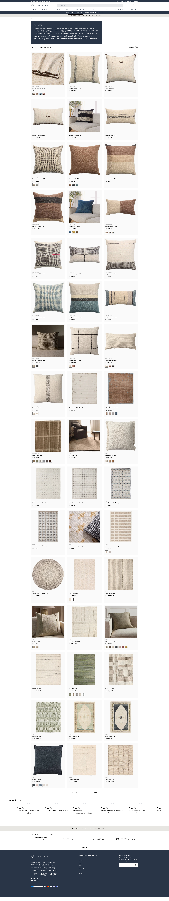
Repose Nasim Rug (74, 779)
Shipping (81, 868)
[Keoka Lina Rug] (121, 669)
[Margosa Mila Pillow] (84, 207)
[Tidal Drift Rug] (84, 669)
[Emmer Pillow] (48, 622)
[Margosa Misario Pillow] (121, 298)
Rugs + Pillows (80, 9)
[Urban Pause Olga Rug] (121, 388)
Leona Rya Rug (36, 688)
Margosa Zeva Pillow (111, 360)
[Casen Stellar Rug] (121, 717)
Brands (136, 1)
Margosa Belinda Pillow (75, 317)
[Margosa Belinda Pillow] (84, 298)
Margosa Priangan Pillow (39, 178)
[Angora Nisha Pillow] (121, 436)
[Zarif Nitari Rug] (84, 436)
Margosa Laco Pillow (38, 226)
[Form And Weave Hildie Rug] (84, 483)
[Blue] (40, 94)
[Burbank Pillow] (48, 760)
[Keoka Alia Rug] (48, 717)
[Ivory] (47, 785)
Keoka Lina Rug (109, 688)
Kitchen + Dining (119, 9)
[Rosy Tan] (110, 413)
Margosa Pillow (36, 407)
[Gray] (110, 232)
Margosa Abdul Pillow (111, 226)
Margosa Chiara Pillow (38, 360)
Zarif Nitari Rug (73, 455)
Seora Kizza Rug (109, 779)
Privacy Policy (125, 891)
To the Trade (128, 1)
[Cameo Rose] (37, 785)
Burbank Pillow (36, 779)
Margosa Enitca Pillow (75, 88)
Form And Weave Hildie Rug (77, 503)
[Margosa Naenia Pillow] (121, 254)
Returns (81, 865)
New (34, 9)
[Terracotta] (110, 366)
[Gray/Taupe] (40, 461)
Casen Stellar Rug (110, 736)
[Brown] (37, 94)
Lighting (57, 9)
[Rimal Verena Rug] (121, 574)
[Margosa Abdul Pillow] (121, 207)
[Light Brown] (110, 461)
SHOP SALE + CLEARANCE (76, 15)
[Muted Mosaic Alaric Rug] (121, 483)
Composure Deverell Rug (112, 546)
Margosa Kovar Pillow (111, 135)
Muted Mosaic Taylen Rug (76, 546)
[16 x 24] (37, 647)
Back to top (84, 847)
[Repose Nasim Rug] (84, 760)
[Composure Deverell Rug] (121, 527)
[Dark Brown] (113, 461)
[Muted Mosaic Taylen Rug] (84, 527)
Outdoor (133, 9)
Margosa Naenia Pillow (111, 274)
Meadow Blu (36, 891)
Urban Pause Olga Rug (111, 407)
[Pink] (43, 94)
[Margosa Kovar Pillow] (121, 116)
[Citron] (126, 647)
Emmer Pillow (36, 641)
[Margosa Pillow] (48, 388)
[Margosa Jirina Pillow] (84, 159)
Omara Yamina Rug (74, 641)
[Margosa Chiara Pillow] (48, 341)
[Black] (73, 184)
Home (32, 18)
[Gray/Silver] (43, 461)
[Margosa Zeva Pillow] (121, 341)
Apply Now (101, 828)
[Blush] (119, 647)
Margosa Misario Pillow (111, 317)
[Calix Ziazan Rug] (84, 574)
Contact (81, 860)
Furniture (45, 9)
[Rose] (123, 647)
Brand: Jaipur (37, 18)
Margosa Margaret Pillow (76, 274)
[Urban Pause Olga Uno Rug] (84, 388)
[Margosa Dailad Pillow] (121, 69)
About (80, 857)
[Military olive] (37, 461)
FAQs (80, 863)
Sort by (42, 47)
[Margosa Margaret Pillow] (84, 254)
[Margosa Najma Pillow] (84, 341)
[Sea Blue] (116, 413)
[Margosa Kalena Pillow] (121, 159)
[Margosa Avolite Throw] (48, 69)
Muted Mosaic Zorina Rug (39, 546)
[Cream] (110, 552)
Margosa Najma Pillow (75, 360)
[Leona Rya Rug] (48, 669)
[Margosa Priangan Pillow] (48, 159)
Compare (131, 47)
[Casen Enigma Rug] (84, 717)
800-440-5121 (119, 1)
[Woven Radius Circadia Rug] (48, 574)
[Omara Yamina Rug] (84, 622)
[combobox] (90, 5)
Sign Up (48, 1)
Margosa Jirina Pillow (75, 178)
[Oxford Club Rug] (48, 436)
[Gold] (73, 232)
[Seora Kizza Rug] (121, 760)
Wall (67, 9)
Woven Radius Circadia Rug (40, 593)
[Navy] (116, 647)
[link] (74, 792)
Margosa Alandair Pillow (39, 317)
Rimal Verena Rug (110, 593)
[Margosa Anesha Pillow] (84, 116)
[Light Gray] (113, 647)
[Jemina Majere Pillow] (121, 622)
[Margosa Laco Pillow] (48, 207)
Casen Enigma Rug (74, 736)
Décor (93, 9)
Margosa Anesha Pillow (75, 135)
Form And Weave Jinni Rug (40, 503)
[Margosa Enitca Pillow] (84, 69)
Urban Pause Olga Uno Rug (76, 407)
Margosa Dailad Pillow (111, 88)
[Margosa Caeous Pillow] (48, 116)
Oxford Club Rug (37, 455)
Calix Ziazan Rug (73, 593)
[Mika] (37, 413)
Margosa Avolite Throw (38, 88)
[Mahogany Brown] (50, 461)
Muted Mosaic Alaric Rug (112, 503)
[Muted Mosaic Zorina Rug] (48, 527)
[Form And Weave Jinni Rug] (48, 483)
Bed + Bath (104, 9)
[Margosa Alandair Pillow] (48, 298)
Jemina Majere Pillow (111, 641)
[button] (137, 5)
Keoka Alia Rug (36, 736)
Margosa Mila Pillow (74, 226)
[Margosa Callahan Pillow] (48, 254)
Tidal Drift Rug (73, 688)
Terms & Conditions (134, 891)
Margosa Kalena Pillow (111, 178)
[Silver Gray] (113, 413)
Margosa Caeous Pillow (38, 135)
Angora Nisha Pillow (110, 455)
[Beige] (80, 694)
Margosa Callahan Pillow (39, 274)
